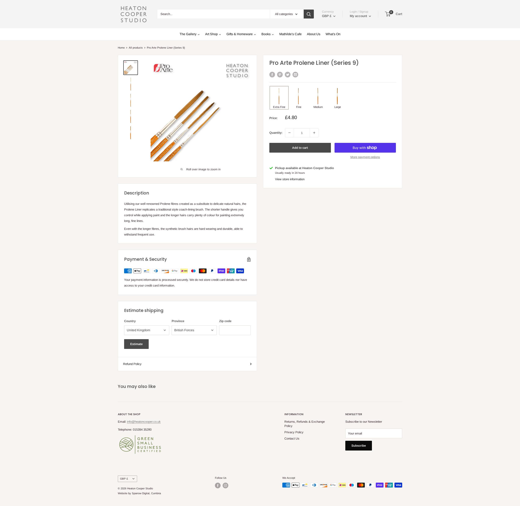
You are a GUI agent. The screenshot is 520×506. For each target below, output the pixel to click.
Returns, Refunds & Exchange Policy (304, 424)
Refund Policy (132, 364)
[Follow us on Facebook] (218, 485)
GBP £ (124, 478)
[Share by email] (295, 74)
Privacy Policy (293, 432)
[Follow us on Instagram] (225, 485)
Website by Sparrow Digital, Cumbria (139, 493)
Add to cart (300, 147)
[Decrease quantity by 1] (289, 132)
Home (121, 47)
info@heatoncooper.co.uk (144, 421)
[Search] (309, 14)
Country (130, 321)
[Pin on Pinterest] (280, 74)
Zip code (225, 321)
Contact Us (291, 438)
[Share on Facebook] (272, 74)
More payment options (365, 157)
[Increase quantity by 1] (314, 132)
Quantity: (276, 132)
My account (359, 16)
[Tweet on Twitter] (287, 74)
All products (136, 47)
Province (178, 321)
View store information (289, 179)
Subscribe (358, 445)
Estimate (136, 344)
